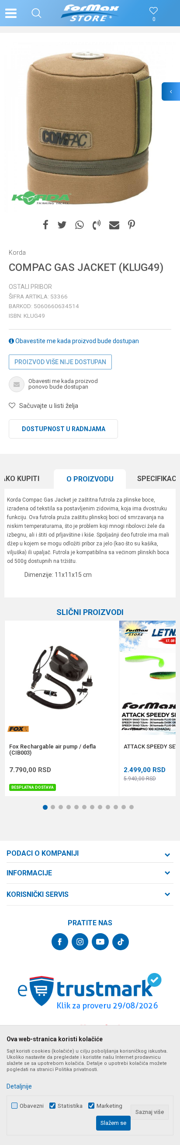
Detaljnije (19, 1086)
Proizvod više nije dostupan (60, 361)
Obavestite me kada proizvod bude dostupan (76, 340)
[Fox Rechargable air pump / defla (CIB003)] (62, 678)
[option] (90, 127)
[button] (36, 13)
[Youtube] (100, 941)
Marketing (109, 1106)
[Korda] (41, 198)
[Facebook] (45, 225)
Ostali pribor (30, 286)
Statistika (70, 1106)
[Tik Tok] (120, 942)
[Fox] (18, 729)
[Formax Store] (90, 13)
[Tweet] (61, 225)
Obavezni (32, 1106)
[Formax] (132, 729)
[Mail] (114, 225)
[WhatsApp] (79, 225)
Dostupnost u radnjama (63, 428)
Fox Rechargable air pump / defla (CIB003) (52, 750)
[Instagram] (80, 941)
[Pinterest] (131, 225)
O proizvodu (90, 479)
